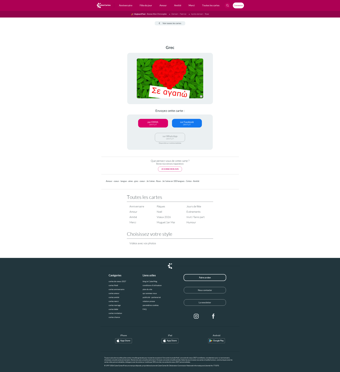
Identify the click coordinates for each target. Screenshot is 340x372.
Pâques (161, 206)
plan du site (147, 289)
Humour (191, 222)
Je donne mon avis (170, 169)
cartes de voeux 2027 (117, 281)
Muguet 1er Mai (166, 222)
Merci (132, 222)
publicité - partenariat (152, 297)
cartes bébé (113, 309)
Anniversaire (136, 206)
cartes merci (114, 301)
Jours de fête (193, 206)
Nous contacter (205, 290)
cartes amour (114, 293)
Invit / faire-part (195, 217)
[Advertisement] (22, 85)
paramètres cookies (151, 305)
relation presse (149, 301)
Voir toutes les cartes (172, 23)
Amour (133, 211)
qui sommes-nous (150, 293)
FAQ (144, 309)
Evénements (193, 211)
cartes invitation (115, 313)
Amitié (133, 217)
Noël (159, 211)
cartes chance (114, 317)
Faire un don (205, 277)
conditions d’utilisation (152, 285)
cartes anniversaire (116, 289)
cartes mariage (115, 305)
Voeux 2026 (164, 217)
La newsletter (205, 302)
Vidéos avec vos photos (142, 243)
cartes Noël (113, 285)
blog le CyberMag (150, 281)
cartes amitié (114, 297)
